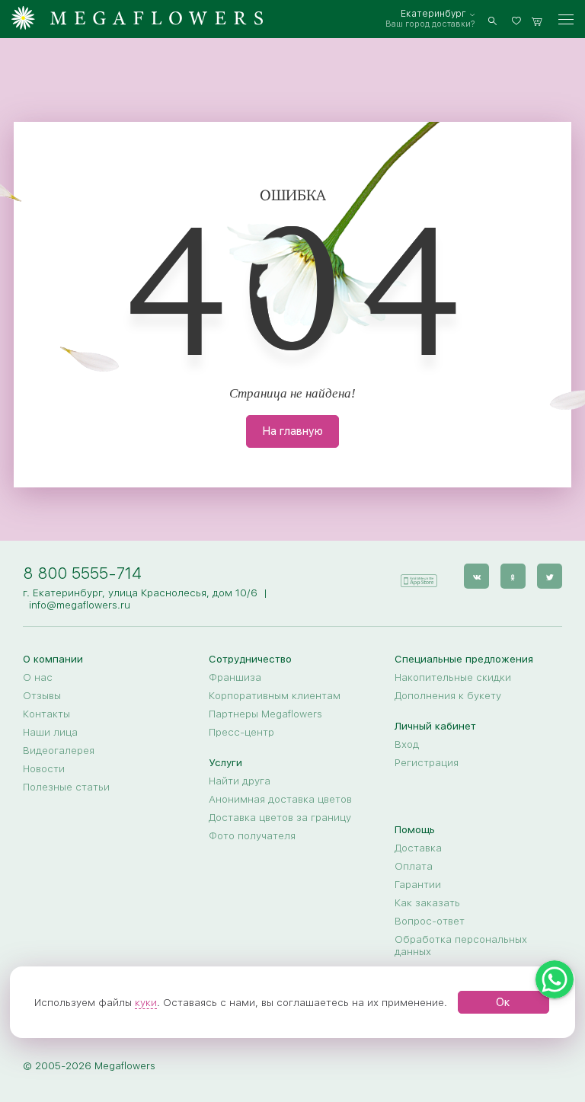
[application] (418, 575)
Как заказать (427, 902)
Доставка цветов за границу (280, 817)
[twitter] (549, 576)
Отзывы (42, 695)
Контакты (46, 714)
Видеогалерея (58, 750)
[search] (492, 19)
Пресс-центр (241, 732)
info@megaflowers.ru (79, 605)
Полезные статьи (66, 787)
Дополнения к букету (448, 695)
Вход (407, 744)
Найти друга (239, 781)
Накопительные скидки (453, 677)
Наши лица (50, 732)
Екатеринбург (433, 13)
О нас (38, 677)
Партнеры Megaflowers (265, 714)
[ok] (513, 576)
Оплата (414, 866)
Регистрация (427, 762)
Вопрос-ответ (430, 921)
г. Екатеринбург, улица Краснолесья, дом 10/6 (140, 592)
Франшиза (235, 677)
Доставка (418, 848)
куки (146, 1002)
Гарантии (418, 884)
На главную (292, 431)
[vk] (476, 576)
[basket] (537, 19)
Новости (44, 768)
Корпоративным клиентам (274, 695)
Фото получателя (252, 835)
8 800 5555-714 (82, 573)
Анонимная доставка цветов (280, 799)
